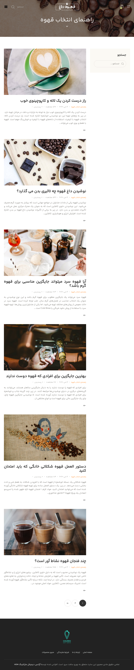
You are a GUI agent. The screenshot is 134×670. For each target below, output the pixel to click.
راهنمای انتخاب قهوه (78, 107)
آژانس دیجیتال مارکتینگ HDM (27, 664)
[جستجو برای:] (110, 63)
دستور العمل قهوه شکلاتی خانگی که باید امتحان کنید (45, 469)
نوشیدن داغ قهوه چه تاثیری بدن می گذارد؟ (51, 191)
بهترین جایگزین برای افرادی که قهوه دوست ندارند (46, 376)
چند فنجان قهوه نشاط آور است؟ (60, 561)
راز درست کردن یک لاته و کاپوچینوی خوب (53, 101)
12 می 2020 (63, 107)
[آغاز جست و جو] (13, 7)
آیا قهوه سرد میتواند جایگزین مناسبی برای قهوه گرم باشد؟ (45, 284)
